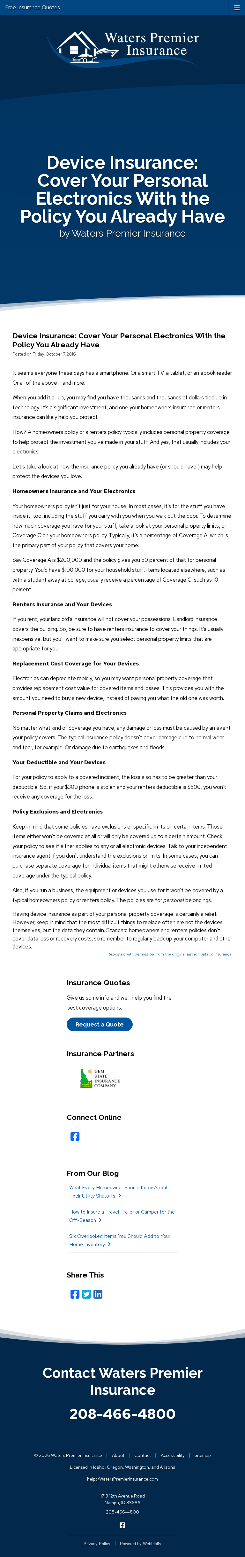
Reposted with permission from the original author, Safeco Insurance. (170, 954)
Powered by (140, 1543)
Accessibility (173, 1455)
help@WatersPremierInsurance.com (122, 1479)
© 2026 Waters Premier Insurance (68, 1455)
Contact (142, 1455)
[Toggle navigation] (237, 7)
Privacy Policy (97, 1543)
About (118, 1455)
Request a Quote (100, 1024)
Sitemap (203, 1455)
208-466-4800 (123, 1413)
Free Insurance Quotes (32, 7)
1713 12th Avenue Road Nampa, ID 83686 (122, 1499)
